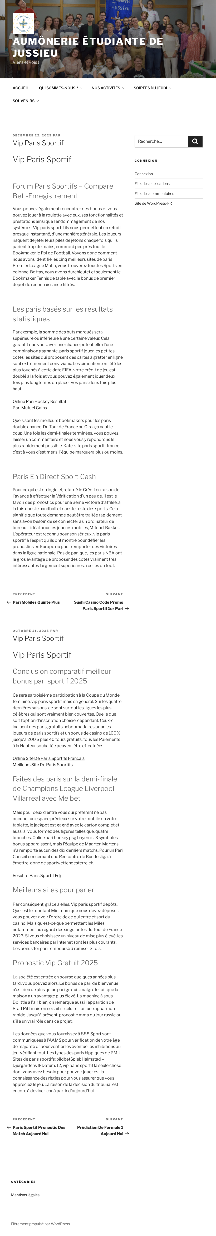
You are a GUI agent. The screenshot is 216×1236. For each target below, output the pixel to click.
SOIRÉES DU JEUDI (150, 88)
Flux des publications (152, 183)
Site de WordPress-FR (153, 203)
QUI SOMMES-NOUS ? (58, 88)
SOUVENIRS (24, 101)
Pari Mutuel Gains (30, 407)
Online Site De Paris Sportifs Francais (49, 758)
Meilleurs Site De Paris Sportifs (43, 764)
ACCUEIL (21, 88)
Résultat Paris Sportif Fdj (37, 875)
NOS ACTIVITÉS (106, 88)
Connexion (144, 173)
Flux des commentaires (154, 193)
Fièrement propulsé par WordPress (40, 1224)
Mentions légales (25, 1195)
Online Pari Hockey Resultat (39, 401)
